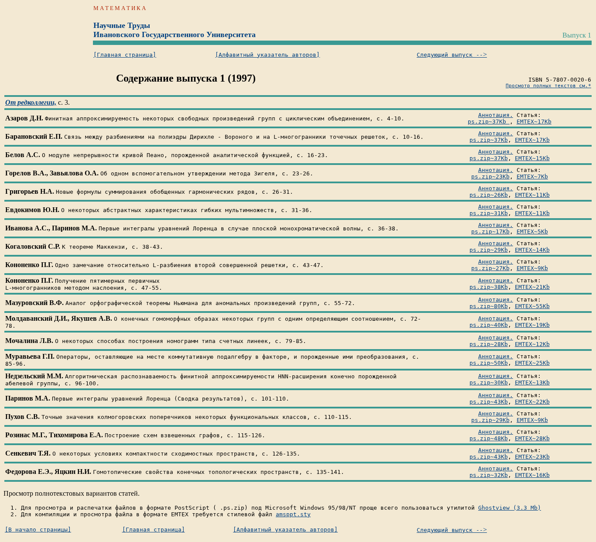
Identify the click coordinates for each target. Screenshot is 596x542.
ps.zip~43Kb (488, 401)
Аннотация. (495, 115)
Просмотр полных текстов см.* (548, 86)
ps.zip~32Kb (488, 475)
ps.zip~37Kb (489, 121)
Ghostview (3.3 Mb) (509, 507)
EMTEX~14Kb (532, 250)
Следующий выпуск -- (452, 54)
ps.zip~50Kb (488, 363)
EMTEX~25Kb (532, 363)
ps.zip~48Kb (488, 438)
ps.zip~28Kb (488, 344)
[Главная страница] (124, 54)
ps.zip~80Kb (488, 306)
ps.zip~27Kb (490, 268)
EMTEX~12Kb (532, 344)
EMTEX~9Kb (532, 268)
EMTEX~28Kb (532, 438)
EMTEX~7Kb (532, 176)
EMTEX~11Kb (532, 195)
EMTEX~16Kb (532, 475)
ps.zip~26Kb (488, 195)
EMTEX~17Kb (534, 121)
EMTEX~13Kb (532, 382)
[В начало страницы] (38, 529)
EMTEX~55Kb (532, 306)
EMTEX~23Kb (532, 456)
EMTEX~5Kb (532, 231)
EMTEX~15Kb (532, 158)
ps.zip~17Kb (490, 231)
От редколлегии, (30, 102)
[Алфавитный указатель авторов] (267, 54)
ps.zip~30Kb (488, 382)
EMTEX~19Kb (532, 325)
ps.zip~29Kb (488, 250)
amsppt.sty (293, 514)
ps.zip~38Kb (488, 287)
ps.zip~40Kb (488, 325)
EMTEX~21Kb (532, 287)
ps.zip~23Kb (490, 176)
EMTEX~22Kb (532, 401)
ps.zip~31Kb (488, 213)
